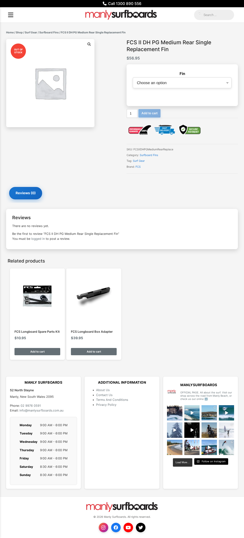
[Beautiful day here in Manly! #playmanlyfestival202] (174, 447)
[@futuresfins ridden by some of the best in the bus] (226, 447)
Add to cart (149, 113)
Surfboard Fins (49, 32)
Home (10, 32)
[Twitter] (140, 527)
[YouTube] (128, 527)
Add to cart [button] (37, 351)
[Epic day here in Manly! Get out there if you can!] (209, 413)
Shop (19, 32)
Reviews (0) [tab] (26, 193)
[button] (89, 44)
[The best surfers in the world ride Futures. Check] (226, 413)
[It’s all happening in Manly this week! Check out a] (192, 447)
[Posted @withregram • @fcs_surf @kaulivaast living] (209, 447)
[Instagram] (103, 527)
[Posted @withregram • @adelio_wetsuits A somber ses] (192, 430)
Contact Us (104, 395)
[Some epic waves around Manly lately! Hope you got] (174, 413)
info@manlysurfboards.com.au (41, 410)
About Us (103, 390)
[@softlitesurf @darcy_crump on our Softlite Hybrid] (174, 430)
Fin (182, 73)
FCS (138, 166)
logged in (38, 239)
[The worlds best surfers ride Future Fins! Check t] (226, 430)
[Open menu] (10, 14)
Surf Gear (31, 32)
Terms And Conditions (112, 400)
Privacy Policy (106, 405)
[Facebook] (116, 527)
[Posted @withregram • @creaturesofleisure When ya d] (209, 430)
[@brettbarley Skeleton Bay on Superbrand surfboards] (192, 413)
